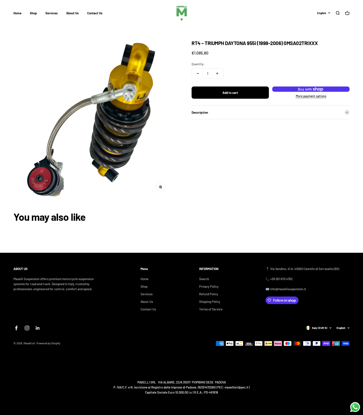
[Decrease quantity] (198, 73)
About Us (72, 13)
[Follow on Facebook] (16, 328)
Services (51, 13)
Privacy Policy (208, 286)
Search (204, 279)
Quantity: (198, 64)
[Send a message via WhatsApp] (355, 407)
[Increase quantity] (217, 73)
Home (17, 13)
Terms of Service (210, 309)
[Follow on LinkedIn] (38, 328)
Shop (33, 13)
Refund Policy (208, 294)
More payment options (311, 96)
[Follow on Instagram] (27, 328)
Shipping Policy (209, 301)
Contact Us (95, 13)
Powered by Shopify (48, 343)
